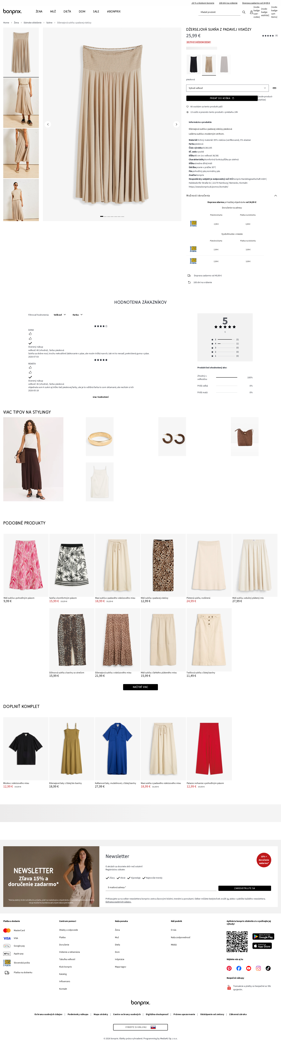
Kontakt (63, 989)
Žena (117, 930)
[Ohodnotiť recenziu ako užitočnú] (30, 334)
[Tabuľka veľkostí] (274, 88)
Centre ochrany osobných (127, 1014)
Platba (62, 937)
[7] (122, 216)
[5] (115, 216)
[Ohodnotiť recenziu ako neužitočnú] (30, 339)
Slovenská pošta (22, 962)
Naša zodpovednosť (180, 937)
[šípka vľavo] (48, 124)
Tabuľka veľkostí (67, 959)
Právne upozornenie (184, 1014)
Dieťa (117, 944)
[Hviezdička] (95, 326)
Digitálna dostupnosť (157, 1014)
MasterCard (19, 930)
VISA (16, 938)
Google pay (19, 946)
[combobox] (219, 12)
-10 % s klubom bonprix (202, 3)
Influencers (64, 981)
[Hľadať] (244, 12)
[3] (108, 216)
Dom (117, 952)
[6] (119, 216)
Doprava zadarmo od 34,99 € (256, 3)
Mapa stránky (101, 1014)
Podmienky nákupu (78, 1014)
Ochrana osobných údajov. (118, 902)
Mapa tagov (120, 966)
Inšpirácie (119, 959)
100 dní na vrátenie (228, 3)
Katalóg (63, 974)
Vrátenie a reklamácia (69, 952)
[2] (105, 216)
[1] (101, 216)
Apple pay (19, 953)
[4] (112, 216)
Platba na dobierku (23, 972)
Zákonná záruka (238, 1014)
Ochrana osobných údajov (48, 1014)
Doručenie (64, 944)
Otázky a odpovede (68, 930)
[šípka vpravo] (176, 124)
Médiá (174, 944)
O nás (173, 930)
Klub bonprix (65, 966)
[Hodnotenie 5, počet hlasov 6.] (268, 35)
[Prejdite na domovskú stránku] (19, 12)
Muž (117, 937)
